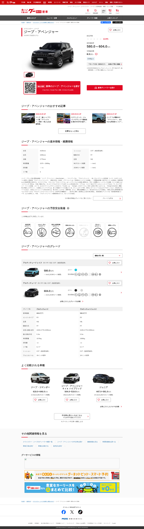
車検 (71, 2)
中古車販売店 (37, 2)
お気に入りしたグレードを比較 (70, 301)
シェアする (107, 22)
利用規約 (37, 523)
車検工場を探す (28, 446)
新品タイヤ (86, 2)
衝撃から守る (112, 225)
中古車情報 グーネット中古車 (94, 523)
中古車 (23, 22)
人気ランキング (112, 18)
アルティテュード (30, 283)
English (114, 523)
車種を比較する (43, 446)
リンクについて (70, 523)
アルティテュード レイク (32, 263)
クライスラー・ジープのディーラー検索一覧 (37, 442)
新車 (44, 2)
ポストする (118, 22)
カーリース (57, 2)
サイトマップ (107, 523)
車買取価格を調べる (109, 442)
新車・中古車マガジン (116, 2)
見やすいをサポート (98, 225)
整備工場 (65, 2)
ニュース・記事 (52, 18)
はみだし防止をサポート (42, 225)
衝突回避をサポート (28, 225)
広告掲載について (60, 523)
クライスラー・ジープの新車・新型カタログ (43, 22)
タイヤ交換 (78, 2)
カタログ (94, 2)
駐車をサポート (83, 225)
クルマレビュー (72, 18)
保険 (106, 2)
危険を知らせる (69, 225)
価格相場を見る (92, 442)
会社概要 (30, 523)
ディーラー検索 (92, 18)
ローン (101, 2)
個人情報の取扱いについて (47, 523)
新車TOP (29, 22)
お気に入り (116, 30)
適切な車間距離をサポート (55, 225)
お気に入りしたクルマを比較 (109, 406)
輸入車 (29, 2)
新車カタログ (31, 18)
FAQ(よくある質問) (80, 523)
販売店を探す (57, 446)
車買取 (50, 2)
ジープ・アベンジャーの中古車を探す (69, 442)
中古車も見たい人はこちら (72, 416)
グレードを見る (108, 198)
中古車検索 (119, 6)
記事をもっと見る (72, 131)
